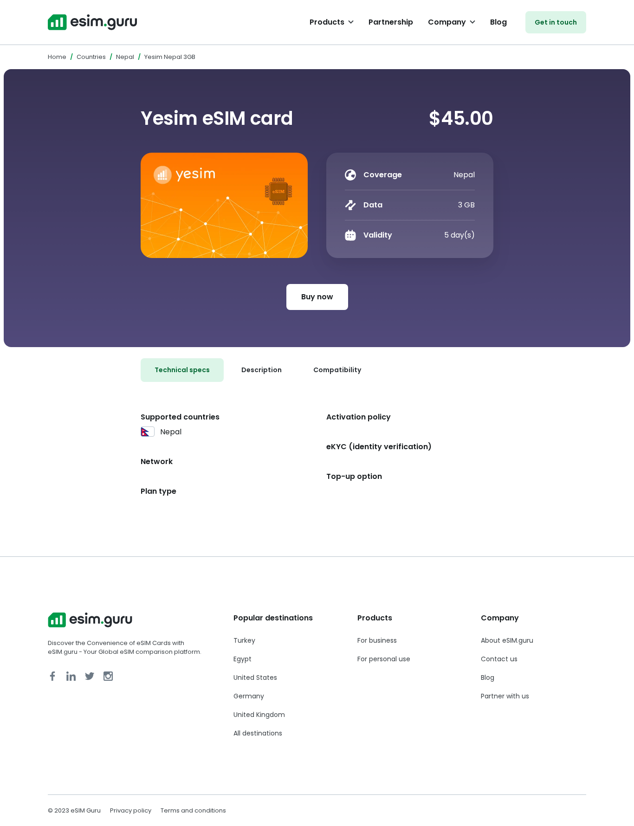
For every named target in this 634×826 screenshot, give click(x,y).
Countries (91, 56)
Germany (248, 696)
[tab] (182, 370)
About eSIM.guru (507, 640)
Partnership (391, 22)
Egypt (242, 659)
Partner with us (505, 696)
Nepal (125, 56)
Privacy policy (130, 810)
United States (255, 677)
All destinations (257, 733)
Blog (498, 22)
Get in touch (556, 22)
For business (377, 640)
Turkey (244, 640)
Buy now (317, 296)
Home (57, 56)
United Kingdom (259, 714)
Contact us (499, 659)
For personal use (383, 659)
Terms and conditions (193, 810)
